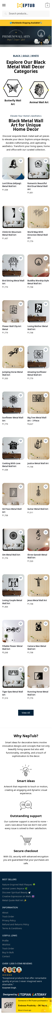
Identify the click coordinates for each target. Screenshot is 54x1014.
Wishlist (6, 944)
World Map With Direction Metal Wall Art (37, 235)
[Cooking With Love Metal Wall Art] (13, 448)
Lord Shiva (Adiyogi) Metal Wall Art (11, 185)
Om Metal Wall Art (11, 554)
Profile (5, 940)
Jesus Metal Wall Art (37, 600)
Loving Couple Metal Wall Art (12, 602)
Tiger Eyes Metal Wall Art (12, 693)
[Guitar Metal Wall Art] (38, 494)
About (5, 912)
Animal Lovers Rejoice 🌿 (14, 888)
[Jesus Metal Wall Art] (38, 585)
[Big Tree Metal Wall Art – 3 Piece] (38, 403)
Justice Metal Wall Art (38, 463)
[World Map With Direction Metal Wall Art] (38, 217)
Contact (6, 956)
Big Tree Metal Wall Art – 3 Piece (36, 419)
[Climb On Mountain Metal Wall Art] (13, 217)
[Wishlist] (20, 161)
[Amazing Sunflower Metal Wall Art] (38, 357)
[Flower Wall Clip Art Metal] (13, 311)
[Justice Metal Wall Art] (38, 448)
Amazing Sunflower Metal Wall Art (36, 373)
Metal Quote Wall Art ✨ (14, 900)
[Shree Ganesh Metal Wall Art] (38, 540)
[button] (47, 5)
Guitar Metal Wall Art (37, 509)
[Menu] (6, 5)
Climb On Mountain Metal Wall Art (11, 233)
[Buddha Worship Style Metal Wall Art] (38, 265)
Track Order (8, 916)
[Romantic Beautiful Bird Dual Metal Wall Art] (38, 168)
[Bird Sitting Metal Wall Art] (13, 265)
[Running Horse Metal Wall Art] (38, 677)
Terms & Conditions (12, 928)
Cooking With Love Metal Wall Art (11, 465)
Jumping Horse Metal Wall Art (12, 373)
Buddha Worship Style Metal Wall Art (38, 282)
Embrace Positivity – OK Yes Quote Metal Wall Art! (33, 1005)
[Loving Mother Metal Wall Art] (38, 311)
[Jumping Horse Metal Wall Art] (13, 357)
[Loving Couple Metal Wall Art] (13, 585)
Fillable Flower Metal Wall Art (12, 647)
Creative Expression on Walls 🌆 (18, 896)
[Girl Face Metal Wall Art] (13, 494)
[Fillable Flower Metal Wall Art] (13, 631)
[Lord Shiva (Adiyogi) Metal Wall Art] (13, 168)
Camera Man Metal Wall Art (36, 647)
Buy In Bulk (8, 952)
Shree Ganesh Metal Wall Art (37, 556)
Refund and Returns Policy (15, 924)
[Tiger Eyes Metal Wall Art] (13, 677)
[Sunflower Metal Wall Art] (13, 403)
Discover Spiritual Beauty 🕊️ (16, 892)
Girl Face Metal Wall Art (12, 510)
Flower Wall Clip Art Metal (11, 328)
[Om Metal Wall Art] (13, 540)
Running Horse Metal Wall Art (37, 693)
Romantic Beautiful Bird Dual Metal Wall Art (37, 186)
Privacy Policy (9, 920)
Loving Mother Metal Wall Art (37, 328)
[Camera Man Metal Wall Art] (38, 631)
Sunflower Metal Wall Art (12, 419)
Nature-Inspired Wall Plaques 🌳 (18, 884)
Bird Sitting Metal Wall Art (13, 282)
